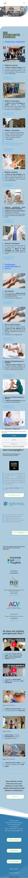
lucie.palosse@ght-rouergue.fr (12, 145)
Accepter (14, 435)
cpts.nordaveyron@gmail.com (15, 830)
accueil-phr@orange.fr (14, 595)
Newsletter (14, 851)
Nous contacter (14, 840)
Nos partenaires (14, 861)
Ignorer (14, 439)
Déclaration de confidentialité (18, 446)
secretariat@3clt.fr (14, 573)
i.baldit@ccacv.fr (14, 620)
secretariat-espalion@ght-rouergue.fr (14, 143)
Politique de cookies (7, 446)
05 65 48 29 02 (14, 571)
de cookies (16, 877)
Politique (11, 877)
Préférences (14, 444)
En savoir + (8, 78)
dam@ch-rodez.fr (9, 142)
